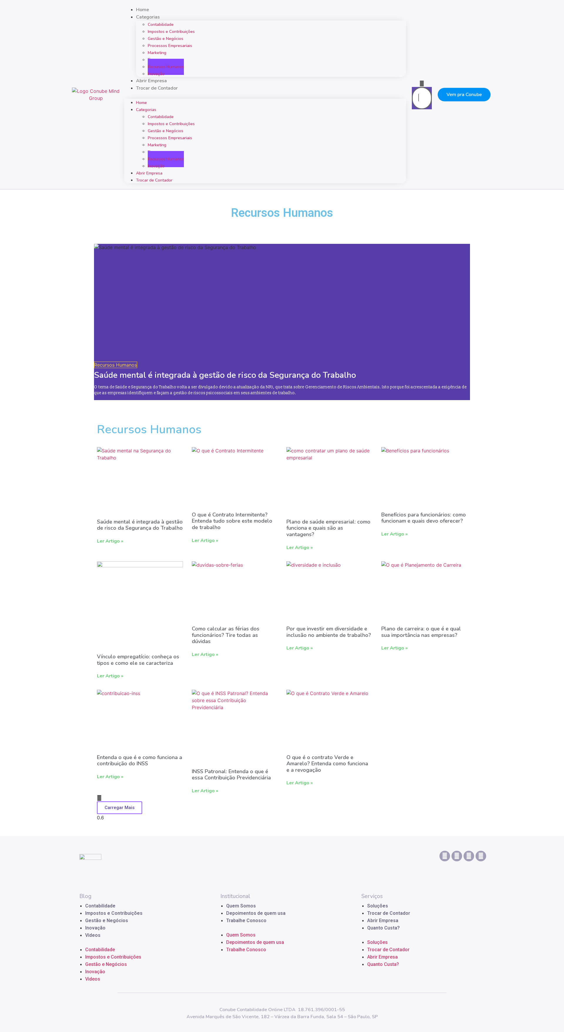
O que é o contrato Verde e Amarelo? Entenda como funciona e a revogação (327, 763)
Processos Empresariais (170, 45)
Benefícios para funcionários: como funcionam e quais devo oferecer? (423, 518)
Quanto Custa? (383, 928)
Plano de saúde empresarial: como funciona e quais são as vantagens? (328, 528)
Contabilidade (100, 906)
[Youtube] (469, 856)
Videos (92, 935)
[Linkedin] (444, 856)
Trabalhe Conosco (246, 920)
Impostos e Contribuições (113, 913)
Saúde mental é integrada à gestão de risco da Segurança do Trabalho (225, 375)
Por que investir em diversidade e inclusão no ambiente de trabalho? (328, 632)
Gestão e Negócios (106, 920)
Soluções (377, 906)
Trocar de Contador (157, 88)
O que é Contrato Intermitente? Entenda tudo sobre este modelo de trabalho (232, 521)
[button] (265, 95)
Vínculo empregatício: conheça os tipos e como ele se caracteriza (138, 660)
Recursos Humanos (166, 67)
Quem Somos (241, 906)
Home (142, 9)
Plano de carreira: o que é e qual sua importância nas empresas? (421, 632)
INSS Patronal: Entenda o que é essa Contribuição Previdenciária (231, 774)
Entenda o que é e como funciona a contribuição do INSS (139, 760)
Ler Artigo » (110, 541)
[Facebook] (481, 856)
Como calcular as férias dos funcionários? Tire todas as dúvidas (225, 635)
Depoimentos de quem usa (256, 913)
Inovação (156, 74)
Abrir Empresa (151, 81)
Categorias (146, 110)
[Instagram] (456, 856)
